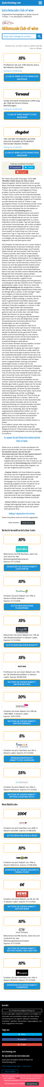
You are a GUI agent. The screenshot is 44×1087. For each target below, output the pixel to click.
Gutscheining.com (11, 2)
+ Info (11, 17)
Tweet (30, 167)
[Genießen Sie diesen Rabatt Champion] (22, 973)
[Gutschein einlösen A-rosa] (22, 823)
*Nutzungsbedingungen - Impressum (16, 1066)
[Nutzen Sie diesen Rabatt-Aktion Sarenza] (22, 706)
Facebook (16, 167)
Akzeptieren (32, 1084)
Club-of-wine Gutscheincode (22, 76)
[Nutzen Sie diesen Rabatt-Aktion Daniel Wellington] (22, 931)
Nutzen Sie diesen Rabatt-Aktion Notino (22, 683)
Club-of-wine (27, 523)
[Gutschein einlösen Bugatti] (22, 630)
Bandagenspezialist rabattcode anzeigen (22, 758)
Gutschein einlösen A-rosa (22, 835)
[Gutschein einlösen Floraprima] (22, 591)
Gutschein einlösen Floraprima (22, 606)
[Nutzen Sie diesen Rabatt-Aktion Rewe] (22, 894)
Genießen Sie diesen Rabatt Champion (22, 986)
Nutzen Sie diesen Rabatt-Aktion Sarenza (22, 722)
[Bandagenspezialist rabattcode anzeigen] (22, 745)
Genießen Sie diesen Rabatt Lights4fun (22, 567)
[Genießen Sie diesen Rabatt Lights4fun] (22, 549)
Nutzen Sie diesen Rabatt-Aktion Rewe (22, 907)
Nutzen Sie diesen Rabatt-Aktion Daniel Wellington (22, 949)
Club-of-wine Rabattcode (21, 114)
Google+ (22, 172)
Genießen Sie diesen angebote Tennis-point (22, 870)
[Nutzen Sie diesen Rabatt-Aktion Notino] (22, 667)
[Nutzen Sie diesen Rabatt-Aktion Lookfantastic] (22, 782)
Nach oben (10, 1071)
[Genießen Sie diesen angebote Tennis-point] (22, 857)
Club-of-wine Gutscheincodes (22, 152)
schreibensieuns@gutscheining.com (23, 1010)
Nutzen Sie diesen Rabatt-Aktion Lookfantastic (22, 795)
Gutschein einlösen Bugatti (22, 645)
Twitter (22, 1034)
